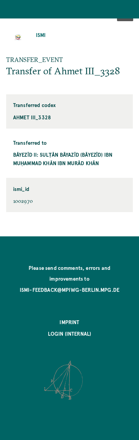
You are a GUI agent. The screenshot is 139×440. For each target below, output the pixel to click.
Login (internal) (70, 333)
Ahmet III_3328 (32, 117)
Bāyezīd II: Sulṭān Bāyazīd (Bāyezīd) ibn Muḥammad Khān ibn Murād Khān (62, 159)
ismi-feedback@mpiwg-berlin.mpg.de (69, 289)
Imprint (69, 322)
